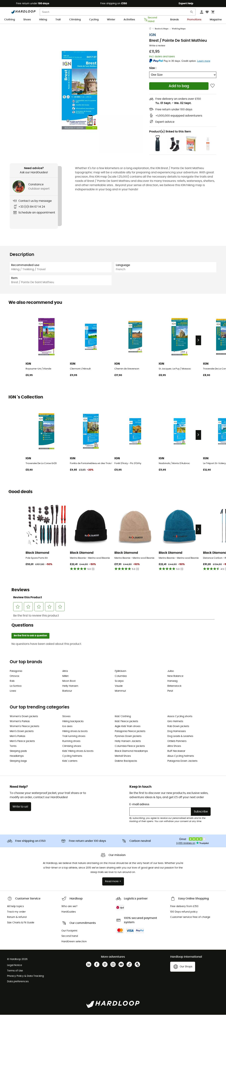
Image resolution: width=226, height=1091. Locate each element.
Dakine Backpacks (126, 761)
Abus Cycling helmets (180, 756)
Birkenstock (174, 686)
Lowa (13, 691)
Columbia (121, 676)
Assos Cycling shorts (179, 716)
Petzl (170, 691)
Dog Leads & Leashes (180, 736)
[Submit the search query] (192, 12)
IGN (152, 35)
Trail (58, 19)
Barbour (67, 691)
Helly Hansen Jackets (128, 741)
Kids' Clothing (123, 716)
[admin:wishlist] (212, 86)
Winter (111, 19)
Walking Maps (179, 29)
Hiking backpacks (73, 721)
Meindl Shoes (123, 756)
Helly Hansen (70, 686)
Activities (129, 19)
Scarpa (119, 681)
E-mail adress (139, 804)
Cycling (94, 19)
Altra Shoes (174, 746)
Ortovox (14, 676)
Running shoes (71, 741)
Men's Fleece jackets (22, 741)
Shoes (27, 19)
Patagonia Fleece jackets (130, 731)
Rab (12, 681)
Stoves (66, 716)
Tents (13, 746)
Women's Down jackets (24, 716)
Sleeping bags (18, 761)
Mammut (120, 691)
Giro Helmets (175, 721)
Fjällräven (120, 671)
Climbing (75, 19)
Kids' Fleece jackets (126, 721)
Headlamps (17, 756)
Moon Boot (69, 681)
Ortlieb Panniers (176, 741)
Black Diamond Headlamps (131, 751)
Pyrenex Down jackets (128, 736)
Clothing (9, 19)
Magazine (216, 19)
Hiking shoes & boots (75, 731)
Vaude (119, 686)
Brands (174, 19)
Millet (65, 676)
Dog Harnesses (176, 731)
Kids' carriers (69, 761)
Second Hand (152, 20)
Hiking (43, 19)
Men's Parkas (17, 736)
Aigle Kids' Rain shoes (127, 726)
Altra (65, 671)
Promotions (194, 19)
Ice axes (67, 726)
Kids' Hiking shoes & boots (77, 751)
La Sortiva (15, 686)
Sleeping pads (18, 751)
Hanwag (172, 681)
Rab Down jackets (178, 726)
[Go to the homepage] (152, 28)
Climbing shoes (71, 746)
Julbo (170, 671)
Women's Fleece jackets (24, 726)
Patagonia (16, 671)
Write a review (157, 46)
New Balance (175, 676)
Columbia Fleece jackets (130, 746)
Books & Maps (161, 29)
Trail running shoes (73, 736)
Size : (152, 68)
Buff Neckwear (176, 751)
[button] (79, 90)
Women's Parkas (20, 721)
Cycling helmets (72, 756)
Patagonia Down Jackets (182, 761)
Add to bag (179, 86)
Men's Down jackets (22, 731)
